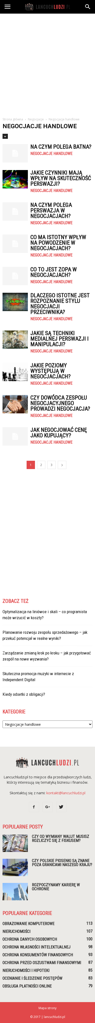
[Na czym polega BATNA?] (15, 153)
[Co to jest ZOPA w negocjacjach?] (15, 276)
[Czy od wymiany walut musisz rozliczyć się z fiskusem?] (15, 843)
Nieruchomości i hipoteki (26, 970)
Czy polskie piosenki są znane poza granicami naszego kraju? (62, 862)
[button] (88, 7)
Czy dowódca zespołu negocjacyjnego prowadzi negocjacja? (60, 403)
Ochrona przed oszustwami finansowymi (42, 962)
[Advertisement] (47, 63)
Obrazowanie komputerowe (28, 923)
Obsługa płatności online (27, 986)
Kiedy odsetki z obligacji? (24, 694)
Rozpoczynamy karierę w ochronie (56, 886)
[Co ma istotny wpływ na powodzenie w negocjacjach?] (15, 244)
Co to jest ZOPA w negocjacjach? (53, 272)
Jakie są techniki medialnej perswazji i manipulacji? (59, 338)
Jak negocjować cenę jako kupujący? (58, 433)
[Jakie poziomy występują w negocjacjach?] (15, 372)
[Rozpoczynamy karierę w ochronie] (15, 891)
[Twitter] (61, 807)
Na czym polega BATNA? (60, 147)
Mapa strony (47, 1008)
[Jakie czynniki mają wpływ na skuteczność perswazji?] (15, 179)
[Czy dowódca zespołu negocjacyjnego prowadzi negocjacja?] (15, 404)
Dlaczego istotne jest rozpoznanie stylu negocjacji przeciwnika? (60, 303)
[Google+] (48, 807)
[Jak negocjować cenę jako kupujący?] (15, 436)
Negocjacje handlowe (51, 154)
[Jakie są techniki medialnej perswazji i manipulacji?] (15, 340)
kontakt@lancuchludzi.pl (65, 792)
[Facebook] (34, 807)
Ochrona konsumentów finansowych (38, 954)
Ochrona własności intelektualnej (36, 947)
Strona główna (13, 119)
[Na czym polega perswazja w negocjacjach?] (15, 211)
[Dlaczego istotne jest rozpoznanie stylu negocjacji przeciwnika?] (15, 302)
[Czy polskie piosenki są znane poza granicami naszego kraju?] (15, 867)
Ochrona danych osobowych (30, 939)
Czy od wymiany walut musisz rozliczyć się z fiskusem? (60, 838)
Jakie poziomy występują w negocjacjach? (50, 371)
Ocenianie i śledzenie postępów (32, 978)
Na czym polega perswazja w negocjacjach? (51, 210)
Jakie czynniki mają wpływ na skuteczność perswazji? (60, 178)
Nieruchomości (16, 931)
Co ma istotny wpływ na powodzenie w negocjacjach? (58, 242)
